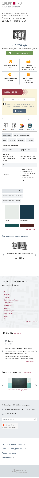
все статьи (27, 372)
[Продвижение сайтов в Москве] (19, 471)
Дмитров (7, 308)
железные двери (24, 405)
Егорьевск (7, 319)
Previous (3, 255)
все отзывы (18, 334)
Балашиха (7, 292)
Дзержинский (8, 305)
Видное (6, 297)
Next (35, 255)
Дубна (6, 316)
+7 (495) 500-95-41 (10, 413)
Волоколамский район (11, 300)
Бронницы (7, 294)
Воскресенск (8, 303)
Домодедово (8, 313)
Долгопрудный (9, 311)
